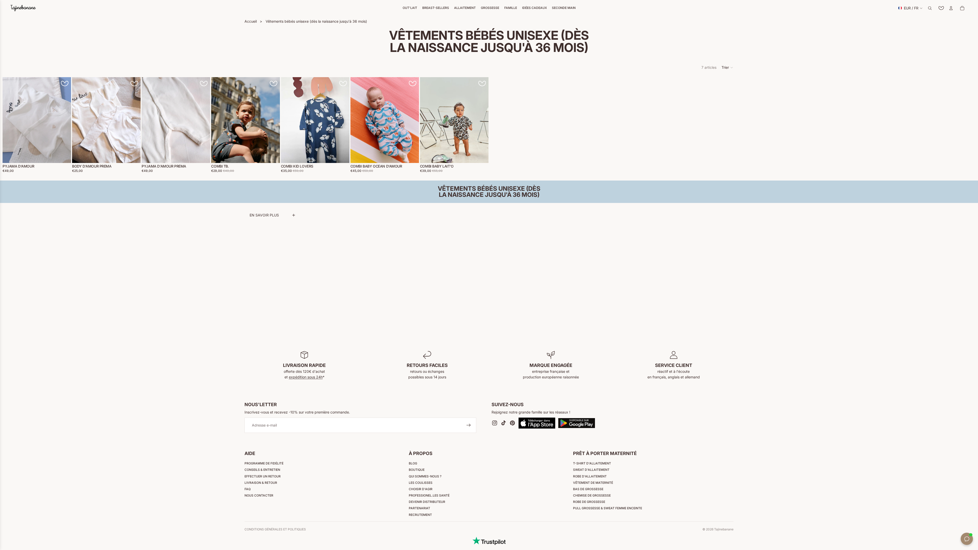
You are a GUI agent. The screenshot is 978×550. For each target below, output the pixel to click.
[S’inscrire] (468, 425)
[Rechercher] (929, 8)
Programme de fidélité (263, 463)
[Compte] (951, 8)
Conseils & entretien (262, 470)
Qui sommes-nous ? (425, 476)
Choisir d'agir (420, 489)
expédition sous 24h (306, 377)
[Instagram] (495, 423)
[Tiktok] (503, 423)
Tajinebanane (724, 529)
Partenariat (419, 508)
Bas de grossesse (588, 489)
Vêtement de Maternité (593, 483)
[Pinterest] (512, 423)
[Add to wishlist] (65, 83)
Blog (413, 463)
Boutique (417, 470)
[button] (728, 67)
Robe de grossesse (589, 502)
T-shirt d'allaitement (592, 463)
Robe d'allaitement (590, 476)
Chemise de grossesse (592, 495)
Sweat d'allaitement (591, 470)
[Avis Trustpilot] (489, 541)
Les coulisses (420, 483)
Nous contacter (258, 495)
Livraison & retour (260, 483)
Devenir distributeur (427, 502)
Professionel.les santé (429, 495)
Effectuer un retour (262, 476)
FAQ (247, 489)
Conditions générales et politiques (275, 529)
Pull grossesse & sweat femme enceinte (607, 508)
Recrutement (420, 515)
